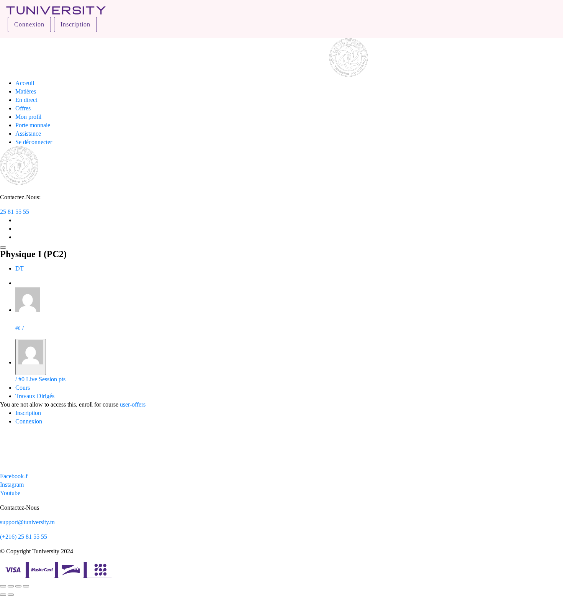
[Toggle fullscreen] (18, 586)
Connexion (29, 24)
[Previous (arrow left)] (3, 595)
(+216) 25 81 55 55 (23, 536)
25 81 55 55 (14, 211)
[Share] (11, 586)
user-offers (133, 404)
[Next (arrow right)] (11, 595)
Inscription (75, 24)
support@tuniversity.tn (27, 522)
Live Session (41, 379)
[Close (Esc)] (3, 586)
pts (62, 379)
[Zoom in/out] (26, 586)
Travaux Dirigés (34, 396)
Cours (22, 387)
